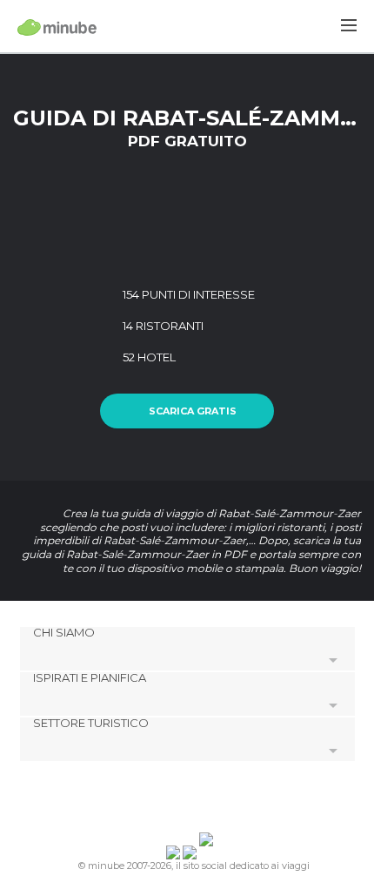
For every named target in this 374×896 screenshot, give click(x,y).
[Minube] (57, 27)
